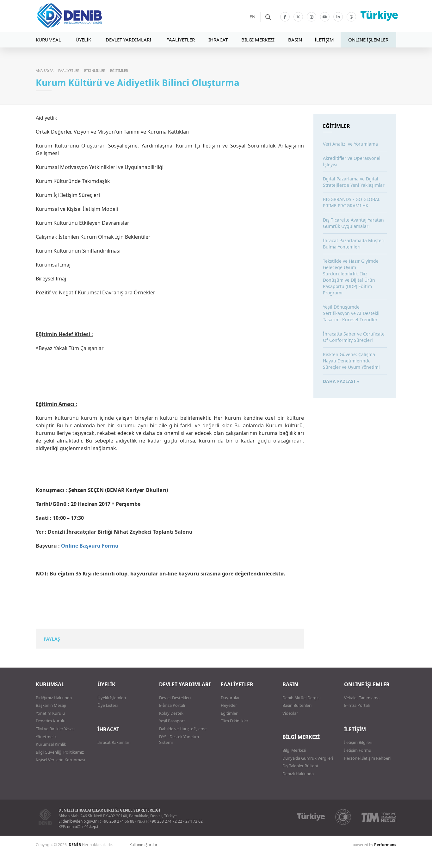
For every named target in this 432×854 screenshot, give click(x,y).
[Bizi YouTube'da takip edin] (325, 17)
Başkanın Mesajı (51, 705)
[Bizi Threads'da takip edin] (351, 17)
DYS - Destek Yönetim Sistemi (179, 739)
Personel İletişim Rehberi (367, 758)
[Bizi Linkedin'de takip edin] (338, 17)
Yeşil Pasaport (172, 721)
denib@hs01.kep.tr (83, 826)
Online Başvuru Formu (90, 545)
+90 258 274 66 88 (118, 821)
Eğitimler (229, 713)
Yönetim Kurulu (50, 713)
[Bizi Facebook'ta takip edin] (285, 17)
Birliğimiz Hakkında (54, 697)
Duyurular (230, 697)
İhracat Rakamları (113, 742)
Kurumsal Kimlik (51, 744)
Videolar (290, 713)
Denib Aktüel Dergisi (301, 697)
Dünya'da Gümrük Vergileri (307, 758)
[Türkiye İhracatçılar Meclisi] (378, 817)
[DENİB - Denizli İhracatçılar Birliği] (88, 16)
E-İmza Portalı (172, 705)
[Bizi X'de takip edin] (298, 17)
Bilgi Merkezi (294, 750)
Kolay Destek (171, 713)
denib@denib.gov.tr (80, 821)
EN (253, 17)
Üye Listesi (107, 705)
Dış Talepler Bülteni (300, 766)
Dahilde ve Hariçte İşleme (183, 729)
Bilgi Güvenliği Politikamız (60, 752)
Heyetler (229, 705)
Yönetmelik (46, 736)
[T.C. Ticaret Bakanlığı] (343, 817)
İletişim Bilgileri (358, 742)
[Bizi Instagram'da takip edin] (311, 17)
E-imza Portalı (357, 705)
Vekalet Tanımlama (362, 697)
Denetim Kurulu (50, 721)
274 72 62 (194, 821)
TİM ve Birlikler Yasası (55, 729)
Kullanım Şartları (143, 844)
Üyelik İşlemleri (111, 697)
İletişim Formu (357, 750)
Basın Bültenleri (297, 705)
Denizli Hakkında (298, 773)
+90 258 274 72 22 (166, 821)
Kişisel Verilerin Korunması (60, 760)
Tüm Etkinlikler (234, 721)
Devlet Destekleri (175, 697)
